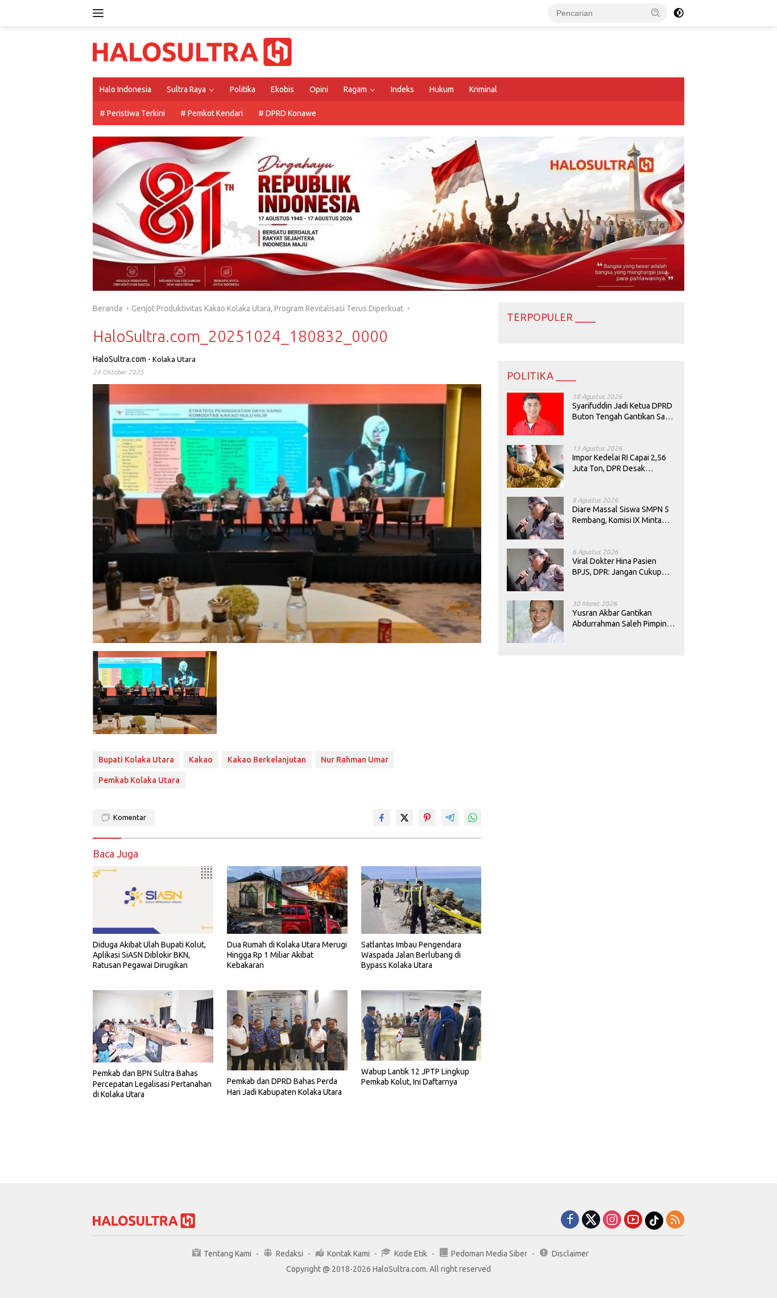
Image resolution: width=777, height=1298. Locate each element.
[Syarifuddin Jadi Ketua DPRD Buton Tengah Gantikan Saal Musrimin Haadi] (535, 414)
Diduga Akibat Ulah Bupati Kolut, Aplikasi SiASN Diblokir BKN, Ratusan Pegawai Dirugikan (149, 955)
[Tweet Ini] (404, 817)
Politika (242, 89)
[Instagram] (612, 1220)
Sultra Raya (186, 89)
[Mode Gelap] (678, 13)
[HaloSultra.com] (192, 51)
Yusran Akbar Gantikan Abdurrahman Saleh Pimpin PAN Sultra (619, 619)
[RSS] (675, 1220)
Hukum (441, 89)
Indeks (402, 89)
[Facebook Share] (381, 817)
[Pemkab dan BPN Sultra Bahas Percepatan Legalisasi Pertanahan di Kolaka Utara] (153, 1026)
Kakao (201, 759)
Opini (318, 89)
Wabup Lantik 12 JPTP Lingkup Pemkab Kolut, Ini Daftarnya (415, 1076)
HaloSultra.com (119, 359)
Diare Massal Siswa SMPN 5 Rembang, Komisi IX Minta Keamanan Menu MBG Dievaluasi (620, 515)
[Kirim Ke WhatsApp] (472, 817)
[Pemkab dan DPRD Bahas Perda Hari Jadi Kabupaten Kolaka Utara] (287, 1030)
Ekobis (282, 89)
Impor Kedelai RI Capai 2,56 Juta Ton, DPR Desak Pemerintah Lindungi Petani (620, 463)
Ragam (355, 89)
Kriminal (483, 89)
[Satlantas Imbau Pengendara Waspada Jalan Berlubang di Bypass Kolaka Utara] (421, 900)
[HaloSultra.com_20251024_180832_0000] (155, 692)
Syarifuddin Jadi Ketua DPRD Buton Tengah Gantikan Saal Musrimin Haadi (622, 412)
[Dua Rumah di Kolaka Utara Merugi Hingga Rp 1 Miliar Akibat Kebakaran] (287, 900)
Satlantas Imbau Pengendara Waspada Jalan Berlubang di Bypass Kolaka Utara (411, 955)
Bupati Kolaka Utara (136, 759)
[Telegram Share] (449, 817)
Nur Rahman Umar (354, 759)
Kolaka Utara (174, 359)
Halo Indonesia (125, 89)
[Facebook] (570, 1220)
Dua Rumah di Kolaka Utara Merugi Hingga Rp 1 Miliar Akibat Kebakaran (287, 955)
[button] (655, 12)
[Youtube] (633, 1220)
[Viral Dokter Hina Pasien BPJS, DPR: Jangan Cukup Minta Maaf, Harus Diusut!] (535, 570)
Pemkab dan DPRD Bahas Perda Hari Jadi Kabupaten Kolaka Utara (284, 1086)
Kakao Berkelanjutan (267, 759)
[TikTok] (654, 1221)
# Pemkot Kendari (211, 113)
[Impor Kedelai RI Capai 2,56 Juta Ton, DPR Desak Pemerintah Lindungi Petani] (535, 466)
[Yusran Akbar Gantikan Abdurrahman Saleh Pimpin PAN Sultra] (535, 621)
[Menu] (100, 13)
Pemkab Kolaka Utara (139, 780)
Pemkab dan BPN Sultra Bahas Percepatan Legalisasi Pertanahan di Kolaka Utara (152, 1083)
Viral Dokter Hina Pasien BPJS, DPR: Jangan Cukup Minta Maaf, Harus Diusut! (617, 567)
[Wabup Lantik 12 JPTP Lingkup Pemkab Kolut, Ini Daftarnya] (421, 1025)
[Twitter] (591, 1220)
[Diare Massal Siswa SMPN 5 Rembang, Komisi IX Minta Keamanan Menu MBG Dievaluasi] (535, 518)
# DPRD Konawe (287, 113)
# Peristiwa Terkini (132, 113)
